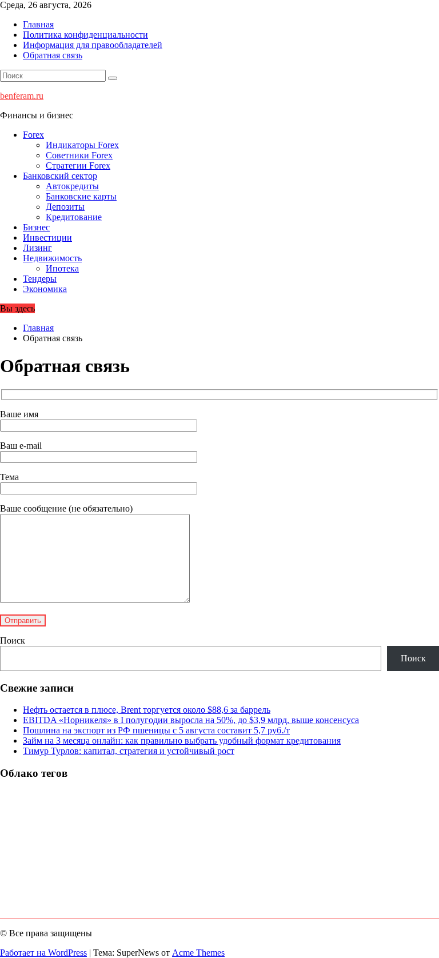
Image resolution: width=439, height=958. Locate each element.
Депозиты (65, 206)
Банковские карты (81, 196)
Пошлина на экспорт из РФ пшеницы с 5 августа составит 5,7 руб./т (156, 730)
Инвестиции (47, 237)
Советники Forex (79, 155)
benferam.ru (21, 96)
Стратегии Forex (78, 165)
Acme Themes (198, 952)
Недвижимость (52, 258)
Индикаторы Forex (82, 145)
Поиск (12, 640)
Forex (33, 134)
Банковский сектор (60, 176)
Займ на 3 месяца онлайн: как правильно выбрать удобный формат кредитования (182, 740)
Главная (38, 24)
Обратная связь (52, 55)
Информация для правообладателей (92, 45)
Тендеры (40, 279)
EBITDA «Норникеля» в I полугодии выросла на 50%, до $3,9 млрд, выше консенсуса (191, 720)
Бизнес (36, 227)
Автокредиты (72, 186)
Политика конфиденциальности (85, 34)
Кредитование (74, 217)
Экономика (45, 289)
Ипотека (62, 268)
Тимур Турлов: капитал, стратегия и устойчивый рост (128, 751)
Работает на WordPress (43, 952)
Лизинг (37, 248)
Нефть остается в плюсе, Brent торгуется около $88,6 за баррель (146, 709)
